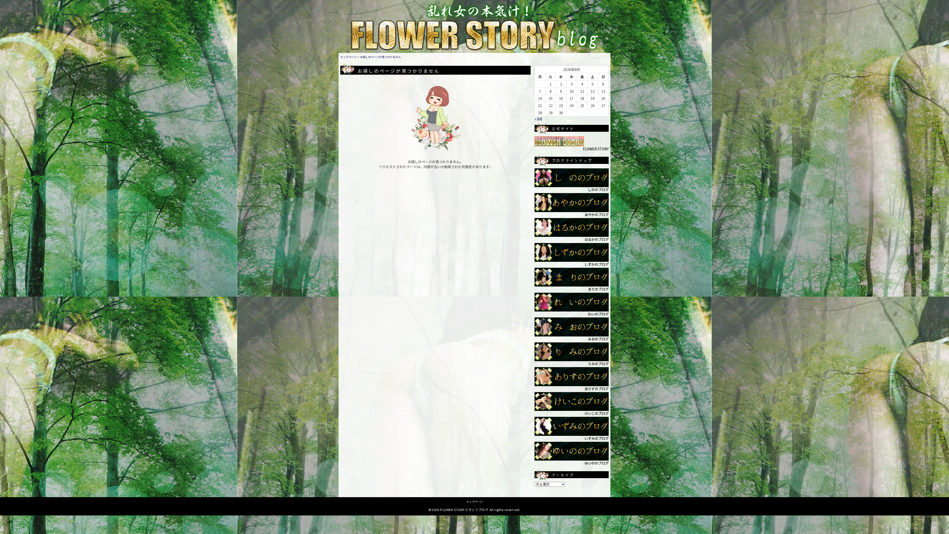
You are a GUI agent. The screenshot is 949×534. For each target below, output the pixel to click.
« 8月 (538, 118)
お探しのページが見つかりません (380, 57)
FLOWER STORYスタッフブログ (464, 509)
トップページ (348, 57)
